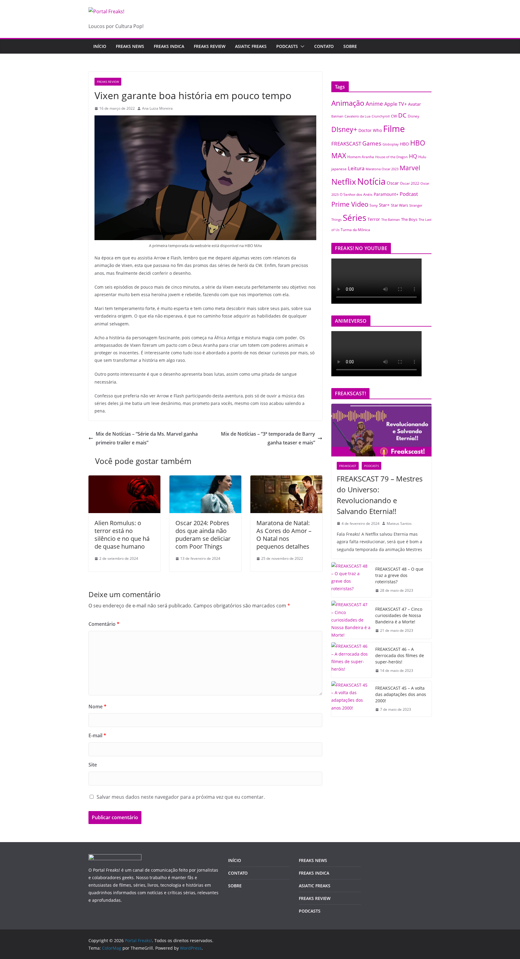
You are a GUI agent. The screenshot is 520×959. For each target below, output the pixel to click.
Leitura (356, 168)
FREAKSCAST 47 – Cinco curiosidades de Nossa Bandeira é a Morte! (398, 615)
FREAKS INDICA (169, 46)
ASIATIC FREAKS (251, 46)
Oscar (393, 183)
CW (394, 116)
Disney (413, 116)
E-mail (97, 735)
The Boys (409, 219)
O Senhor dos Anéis (356, 194)
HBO (404, 144)
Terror (373, 219)
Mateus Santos (399, 523)
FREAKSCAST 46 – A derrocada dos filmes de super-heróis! (399, 655)
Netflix (343, 181)
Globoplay (390, 144)
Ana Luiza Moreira (157, 108)
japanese (339, 168)
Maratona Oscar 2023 (382, 169)
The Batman (390, 220)
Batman (337, 116)
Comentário (103, 624)
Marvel (410, 167)
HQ (413, 156)
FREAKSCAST (346, 143)
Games (371, 143)
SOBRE (350, 46)
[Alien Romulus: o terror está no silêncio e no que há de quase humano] (124, 479)
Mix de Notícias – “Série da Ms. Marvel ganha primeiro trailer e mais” (147, 438)
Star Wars (399, 205)
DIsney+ (344, 129)
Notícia (371, 181)
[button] (301, 46)
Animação (347, 103)
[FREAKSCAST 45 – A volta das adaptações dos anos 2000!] (350, 698)
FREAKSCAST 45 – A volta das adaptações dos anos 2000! (400, 694)
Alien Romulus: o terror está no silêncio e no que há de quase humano (122, 534)
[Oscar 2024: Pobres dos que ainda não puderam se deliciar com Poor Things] (205, 479)
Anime (374, 103)
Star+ (384, 205)
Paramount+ (386, 194)
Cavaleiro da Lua (357, 116)
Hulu (422, 157)
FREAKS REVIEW (209, 46)
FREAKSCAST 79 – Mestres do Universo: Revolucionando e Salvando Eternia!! (379, 495)
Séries (354, 217)
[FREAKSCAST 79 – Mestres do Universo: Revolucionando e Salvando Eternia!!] (381, 430)
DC (402, 115)
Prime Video (349, 204)
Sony (374, 205)
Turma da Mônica (355, 229)
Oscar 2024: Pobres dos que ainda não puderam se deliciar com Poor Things (203, 534)
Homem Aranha (360, 157)
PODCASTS (287, 46)
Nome (97, 706)
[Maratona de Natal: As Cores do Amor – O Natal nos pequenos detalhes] (286, 479)
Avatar (414, 104)
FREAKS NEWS (130, 46)
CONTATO (324, 46)
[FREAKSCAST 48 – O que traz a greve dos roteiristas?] (350, 579)
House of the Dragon (391, 157)
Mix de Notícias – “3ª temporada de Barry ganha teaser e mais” (268, 438)
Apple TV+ (395, 104)
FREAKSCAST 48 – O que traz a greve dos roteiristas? (399, 575)
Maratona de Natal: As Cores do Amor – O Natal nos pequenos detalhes (283, 534)
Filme (394, 129)
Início (99, 46)
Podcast (409, 193)
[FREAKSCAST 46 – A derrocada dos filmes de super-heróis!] (350, 660)
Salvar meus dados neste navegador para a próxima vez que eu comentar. (181, 797)
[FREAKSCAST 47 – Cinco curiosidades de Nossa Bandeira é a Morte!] (350, 620)
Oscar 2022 (409, 183)
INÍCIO (234, 860)
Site (92, 764)
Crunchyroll (381, 116)
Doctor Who (370, 130)
